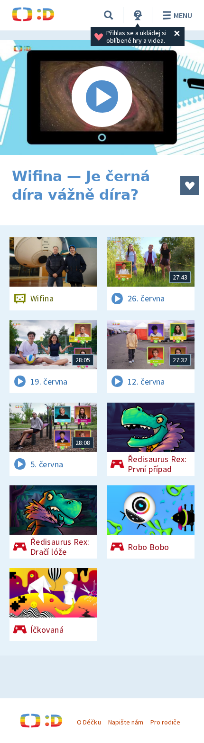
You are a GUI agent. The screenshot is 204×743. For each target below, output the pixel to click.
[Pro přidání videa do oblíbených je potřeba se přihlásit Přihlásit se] (189, 185)
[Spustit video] (102, 97)
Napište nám (125, 722)
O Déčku (89, 722)
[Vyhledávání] (108, 15)
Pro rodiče (165, 722)
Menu (183, 15)
